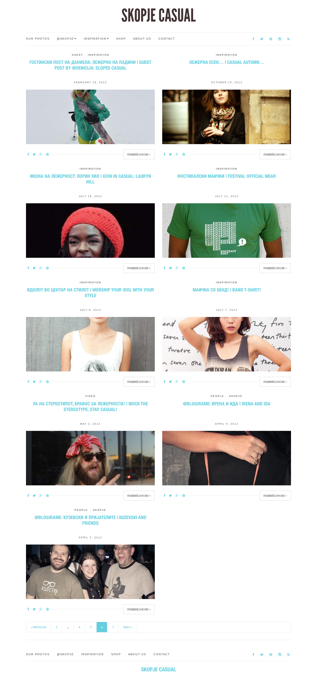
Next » (127, 627)
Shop (121, 38)
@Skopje (65, 38)
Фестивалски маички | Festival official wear (226, 176)
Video (90, 396)
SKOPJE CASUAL (158, 15)
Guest (77, 54)
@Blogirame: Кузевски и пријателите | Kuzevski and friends (90, 520)
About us (142, 38)
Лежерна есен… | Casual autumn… (226, 62)
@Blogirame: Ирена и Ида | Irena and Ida (226, 403)
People (217, 396)
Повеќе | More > (139, 154)
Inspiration (95, 38)
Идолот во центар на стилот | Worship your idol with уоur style (90, 292)
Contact (166, 38)
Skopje (235, 396)
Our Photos (38, 38)
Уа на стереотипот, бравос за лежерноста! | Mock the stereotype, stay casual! (90, 406)
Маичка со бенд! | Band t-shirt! (227, 289)
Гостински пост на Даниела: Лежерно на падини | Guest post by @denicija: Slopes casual (90, 65)
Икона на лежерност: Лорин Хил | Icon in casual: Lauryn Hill (90, 178)
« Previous (38, 627)
